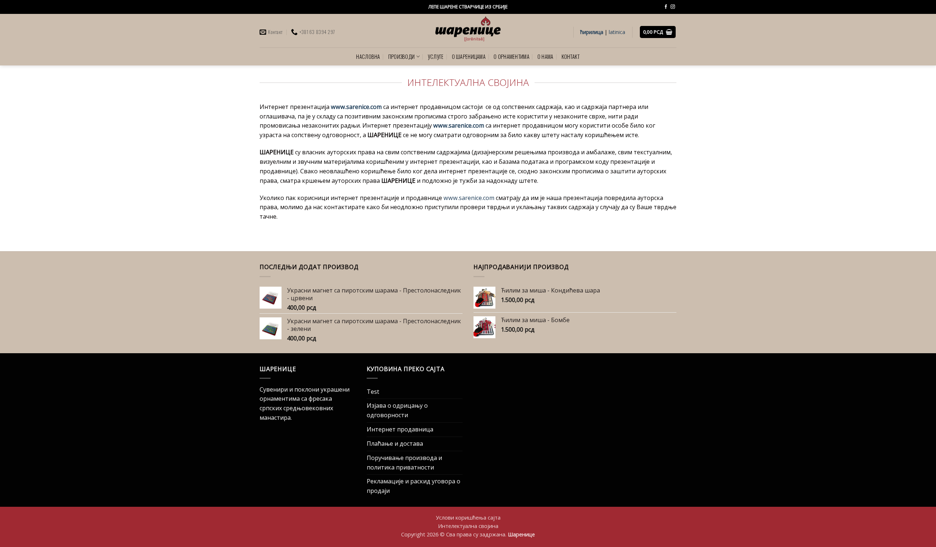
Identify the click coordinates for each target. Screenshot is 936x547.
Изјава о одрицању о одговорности (397, 410)
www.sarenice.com (356, 107)
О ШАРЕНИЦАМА (469, 56)
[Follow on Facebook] (666, 7)
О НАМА (545, 56)
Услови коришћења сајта (468, 517)
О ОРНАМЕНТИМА (511, 56)
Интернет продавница (400, 429)
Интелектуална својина (468, 525)
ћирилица (591, 32)
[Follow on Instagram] (673, 7)
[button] (658, 32)
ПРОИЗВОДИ (401, 56)
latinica (617, 32)
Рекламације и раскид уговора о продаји (413, 486)
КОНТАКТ (571, 56)
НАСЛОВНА (368, 56)
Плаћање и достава (395, 444)
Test (373, 392)
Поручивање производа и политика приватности (404, 462)
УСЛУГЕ (436, 56)
